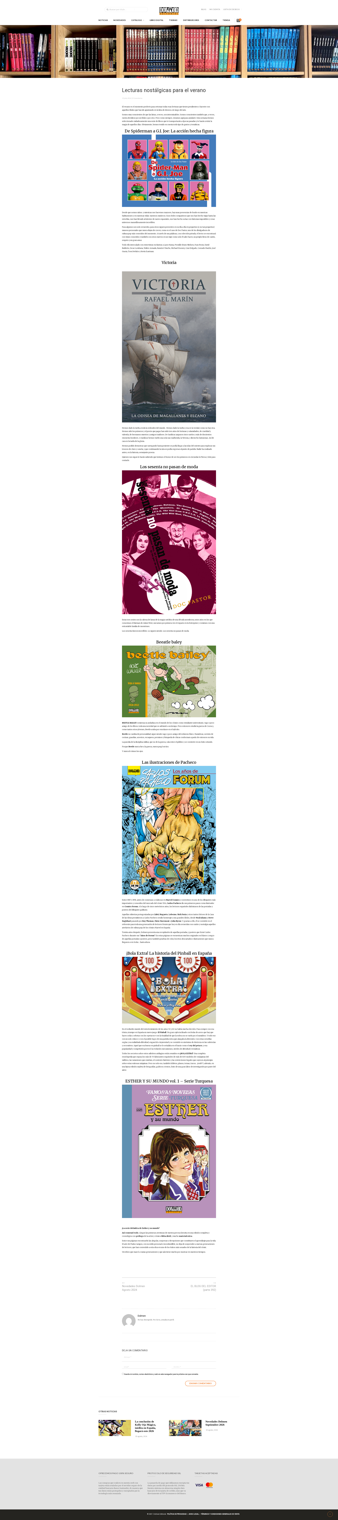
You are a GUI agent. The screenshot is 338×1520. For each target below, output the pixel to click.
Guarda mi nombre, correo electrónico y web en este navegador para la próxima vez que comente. (161, 1374)
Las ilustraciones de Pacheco (169, 762)
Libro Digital (156, 20)
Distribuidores (191, 20)
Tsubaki (173, 20)
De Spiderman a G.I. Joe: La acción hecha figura (169, 131)
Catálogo (136, 20)
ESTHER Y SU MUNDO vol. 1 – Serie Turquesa (169, 1081)
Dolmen (142, 1315)
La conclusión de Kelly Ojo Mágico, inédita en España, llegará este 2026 (145, 1426)
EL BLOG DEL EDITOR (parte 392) (203, 1288)
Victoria (169, 262)
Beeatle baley (169, 642)
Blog (203, 9)
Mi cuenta (215, 9)
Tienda (226, 20)
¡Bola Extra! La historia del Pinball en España (169, 953)
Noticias (103, 20)
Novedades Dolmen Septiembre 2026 (216, 1423)
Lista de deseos (231, 9)
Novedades (119, 20)
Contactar (211, 20)
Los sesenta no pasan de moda (169, 466)
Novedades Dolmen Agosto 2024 (133, 1288)
